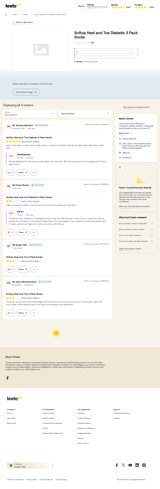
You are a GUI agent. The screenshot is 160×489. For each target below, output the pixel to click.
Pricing (80, 438)
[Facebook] (116, 465)
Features (81, 413)
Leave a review (48, 413)
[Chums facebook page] (7, 378)
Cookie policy (61, 479)
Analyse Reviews (84, 433)
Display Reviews (84, 423)
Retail (15, 14)
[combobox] (29, 113)
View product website (30, 141)
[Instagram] (144, 465)
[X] (123, 465)
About (9, 413)
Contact (116, 418)
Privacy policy (31, 479)
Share (21, 172)
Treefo (45, 428)
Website (126, 153)
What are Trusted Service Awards (134, 206)
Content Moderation (121, 413)
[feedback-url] (13, 141)
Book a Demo (83, 443)
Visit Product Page (24, 92)
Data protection (46, 479)
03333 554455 (129, 139)
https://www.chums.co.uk (97, 7)
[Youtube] (130, 465)
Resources (11, 423)
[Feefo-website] (13, 6)
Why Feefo (11, 418)
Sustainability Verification (52, 433)
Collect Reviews (84, 418)
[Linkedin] (137, 465)
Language (18, 464)
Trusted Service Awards (52, 423)
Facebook (126, 157)
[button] (29, 113)
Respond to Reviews (86, 428)
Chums (25, 14)
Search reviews (48, 418)
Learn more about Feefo (130, 248)
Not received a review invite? (136, 107)
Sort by (7, 112)
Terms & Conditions (15, 479)
